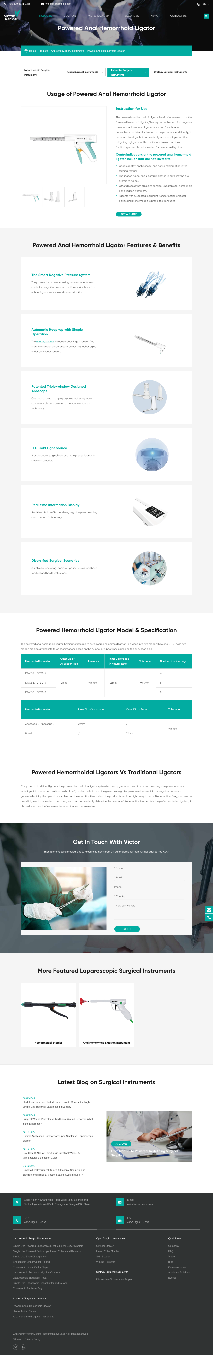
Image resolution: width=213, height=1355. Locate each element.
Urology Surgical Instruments (170, 71)
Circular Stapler (105, 1246)
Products (45, 15)
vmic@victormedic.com (58, 3)
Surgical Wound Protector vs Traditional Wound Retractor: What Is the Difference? (58, 1119)
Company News (177, 1267)
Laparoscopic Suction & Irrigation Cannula (36, 1272)
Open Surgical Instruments (82, 71)
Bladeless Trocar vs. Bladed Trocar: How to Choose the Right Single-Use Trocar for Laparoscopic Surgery (56, 1102)
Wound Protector (105, 1262)
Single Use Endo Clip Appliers (30, 1256)
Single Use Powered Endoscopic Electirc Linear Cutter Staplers (48, 1246)
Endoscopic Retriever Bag (27, 1288)
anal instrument (45, 341)
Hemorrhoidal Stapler (25, 1311)
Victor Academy (99, 15)
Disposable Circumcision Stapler (114, 1279)
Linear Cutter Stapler (107, 1251)
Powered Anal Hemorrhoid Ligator (106, 51)
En (204, 3)
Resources (131, 15)
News (154, 15)
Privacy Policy (33, 1339)
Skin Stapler (103, 1256)
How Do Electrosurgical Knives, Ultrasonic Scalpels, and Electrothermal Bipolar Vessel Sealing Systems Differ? (54, 1170)
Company (70, 15)
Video (171, 1256)
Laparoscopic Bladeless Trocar (30, 1277)
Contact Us (178, 15)
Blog (170, 1262)
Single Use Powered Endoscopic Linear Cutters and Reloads (47, 1251)
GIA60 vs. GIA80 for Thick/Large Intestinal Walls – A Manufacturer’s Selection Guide (51, 1153)
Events (172, 1277)
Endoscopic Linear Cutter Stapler (31, 1267)
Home (32, 51)
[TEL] (209, 917)
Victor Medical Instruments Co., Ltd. (45, 1334)
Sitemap (17, 1339)
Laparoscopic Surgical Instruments (37, 72)
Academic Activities (179, 1272)
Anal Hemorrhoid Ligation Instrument (33, 1316)
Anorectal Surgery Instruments (67, 51)
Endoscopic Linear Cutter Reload (31, 1262)
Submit (127, 928)
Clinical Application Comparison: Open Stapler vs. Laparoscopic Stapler (58, 1136)
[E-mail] (209, 909)
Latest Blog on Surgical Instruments (106, 1082)
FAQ (170, 1251)
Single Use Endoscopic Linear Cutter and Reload (40, 1283)
